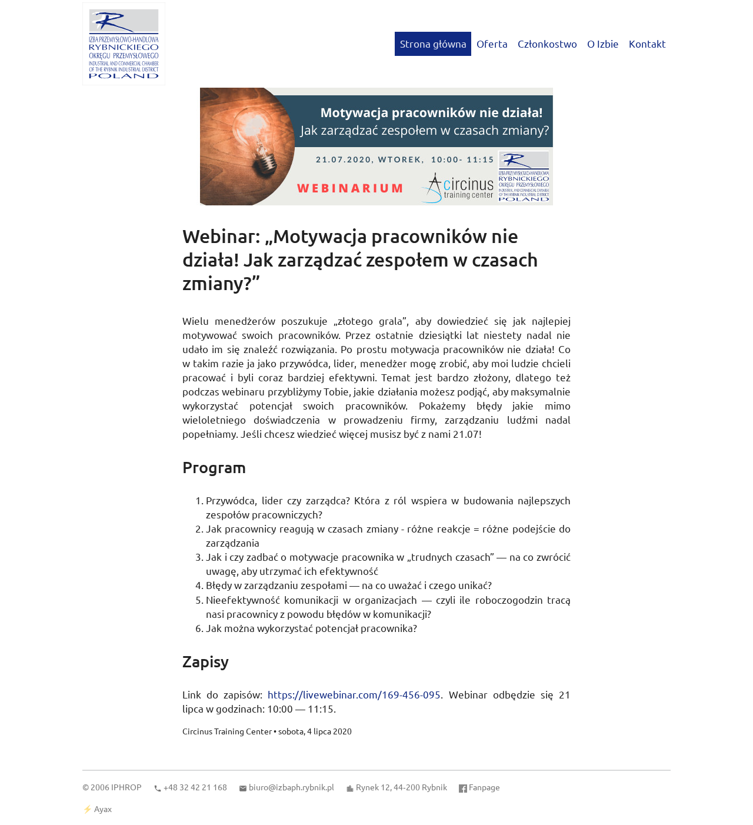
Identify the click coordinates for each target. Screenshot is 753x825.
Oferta (492, 43)
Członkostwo (547, 43)
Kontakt (647, 43)
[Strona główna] (123, 43)
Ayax (103, 808)
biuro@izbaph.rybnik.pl (291, 786)
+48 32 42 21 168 (195, 786)
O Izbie (603, 43)
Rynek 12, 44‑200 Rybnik (401, 786)
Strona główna (433, 43)
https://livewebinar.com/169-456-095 (354, 694)
